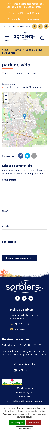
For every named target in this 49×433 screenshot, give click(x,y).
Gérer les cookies (24, 388)
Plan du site (24, 397)
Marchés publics (26, 364)
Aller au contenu (24, 1)
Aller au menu (7, 1)
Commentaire (9, 180)
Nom (5, 211)
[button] (24, 116)
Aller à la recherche (10, 4)
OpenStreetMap (42, 146)
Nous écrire (20, 329)
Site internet (9, 241)
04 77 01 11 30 (21, 323)
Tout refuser (33, 422)
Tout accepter (17, 422)
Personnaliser (24, 428)
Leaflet (35, 146)
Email (5, 226)
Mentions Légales (24, 392)
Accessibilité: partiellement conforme (24, 401)
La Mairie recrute (26, 370)
